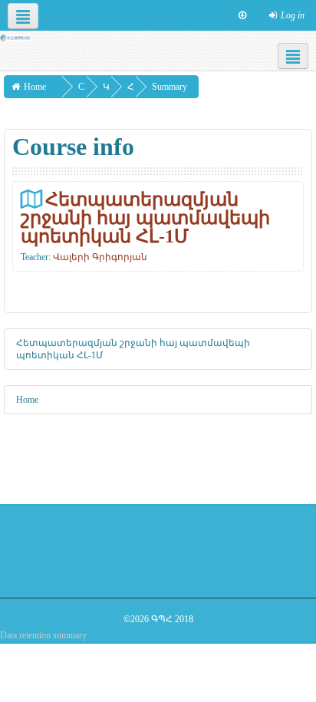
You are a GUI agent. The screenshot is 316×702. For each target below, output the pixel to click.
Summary (169, 86)
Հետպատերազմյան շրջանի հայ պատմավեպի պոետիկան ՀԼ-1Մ (145, 218)
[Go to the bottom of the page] (242, 15)
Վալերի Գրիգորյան (100, 257)
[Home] (15, 37)
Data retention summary (43, 635)
